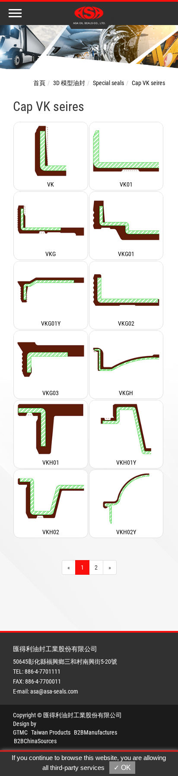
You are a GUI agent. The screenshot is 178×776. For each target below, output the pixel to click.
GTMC (20, 732)
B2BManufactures (95, 732)
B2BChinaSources (35, 741)
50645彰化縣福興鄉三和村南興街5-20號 (65, 661)
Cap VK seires (148, 82)
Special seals (108, 82)
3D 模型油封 (69, 82)
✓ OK (122, 767)
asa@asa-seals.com (54, 691)
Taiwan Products (50, 732)
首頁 (39, 82)
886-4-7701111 (42, 671)
